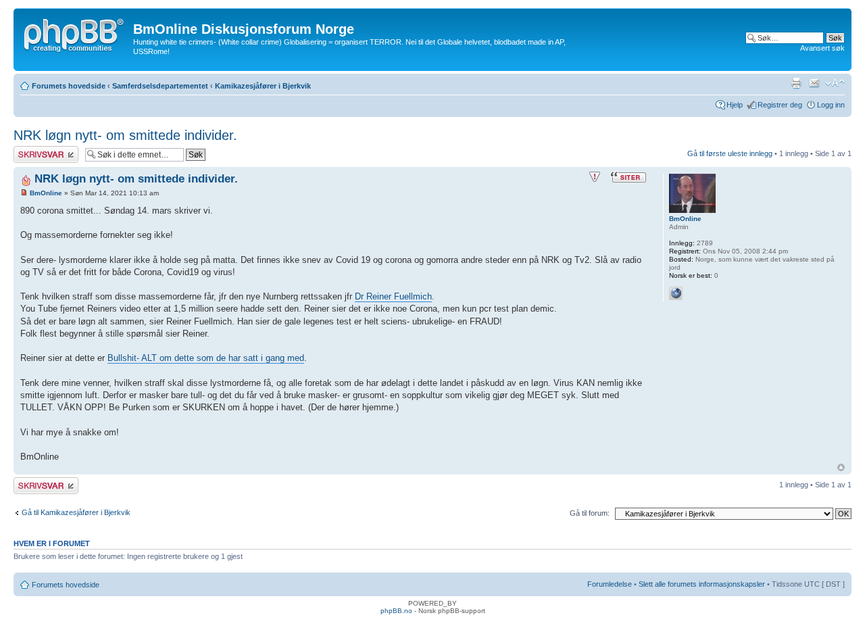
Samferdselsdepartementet (160, 86)
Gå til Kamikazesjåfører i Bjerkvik (76, 512)
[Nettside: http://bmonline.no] (676, 293)
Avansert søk (822, 48)
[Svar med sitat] (628, 177)
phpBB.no (396, 610)
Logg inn (831, 105)
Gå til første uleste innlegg (729, 153)
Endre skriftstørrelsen (835, 83)
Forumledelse (609, 584)
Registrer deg (780, 105)
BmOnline (46, 193)
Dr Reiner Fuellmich (393, 296)
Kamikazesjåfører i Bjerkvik (263, 86)
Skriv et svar (34, 150)
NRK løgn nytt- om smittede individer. (125, 135)
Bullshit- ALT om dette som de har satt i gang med (205, 358)
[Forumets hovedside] (75, 33)
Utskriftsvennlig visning (796, 83)
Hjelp (734, 105)
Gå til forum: (590, 513)
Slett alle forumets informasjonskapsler (702, 584)
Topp (841, 467)
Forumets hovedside (68, 86)
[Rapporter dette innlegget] (594, 177)
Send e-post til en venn (814, 83)
